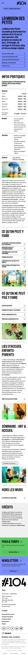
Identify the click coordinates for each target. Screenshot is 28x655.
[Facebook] (8, 628)
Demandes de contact (8, 614)
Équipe (4, 624)
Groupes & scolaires (7, 616)
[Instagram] (4, 628)
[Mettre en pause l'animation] (21, 541)
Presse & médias (6, 619)
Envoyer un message (18, 159)
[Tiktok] (12, 628)
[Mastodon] (21, 628)
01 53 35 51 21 (16, 157)
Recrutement (5, 621)
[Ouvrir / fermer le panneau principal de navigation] (3, 3)
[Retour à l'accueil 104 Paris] (21, 3)
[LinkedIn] (17, 628)
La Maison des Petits (14, 8)
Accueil (6, 8)
